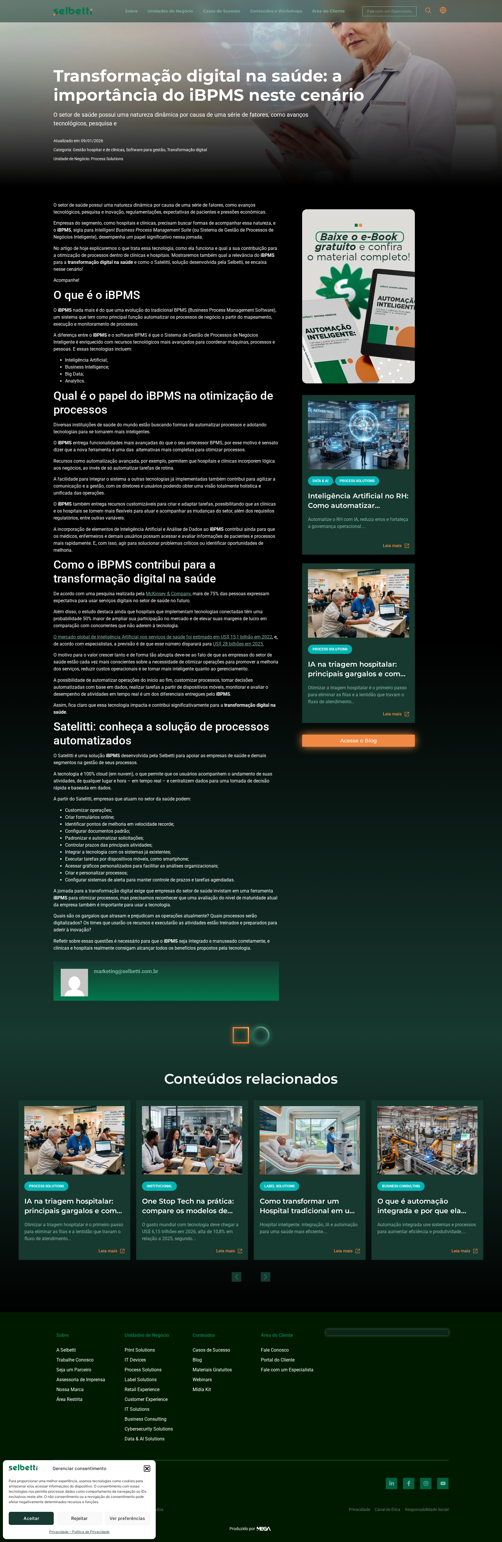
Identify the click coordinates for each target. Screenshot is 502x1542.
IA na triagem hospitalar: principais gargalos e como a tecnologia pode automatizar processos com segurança (357, 669)
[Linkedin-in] (391, 1483)
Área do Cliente (328, 11)
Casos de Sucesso (221, 11)
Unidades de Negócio (170, 11)
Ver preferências (127, 1518)
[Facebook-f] (408, 1483)
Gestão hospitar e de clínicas (98, 149)
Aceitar (31, 1518)
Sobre (131, 11)
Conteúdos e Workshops (276, 11)
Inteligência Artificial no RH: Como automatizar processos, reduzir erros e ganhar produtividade (358, 501)
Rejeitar (79, 1518)
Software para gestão (145, 149)
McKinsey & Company (168, 593)
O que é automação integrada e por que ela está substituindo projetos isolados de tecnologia (423, 1206)
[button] (147, 1468)
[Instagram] (425, 1483)
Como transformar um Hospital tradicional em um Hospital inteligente (308, 1206)
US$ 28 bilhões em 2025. (238, 644)
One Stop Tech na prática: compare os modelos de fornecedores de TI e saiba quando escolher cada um (189, 1206)
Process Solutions (107, 158)
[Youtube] (443, 1483)
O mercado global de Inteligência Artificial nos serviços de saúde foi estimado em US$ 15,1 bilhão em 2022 (162, 637)
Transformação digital (187, 149)
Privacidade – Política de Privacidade (79, 1532)
